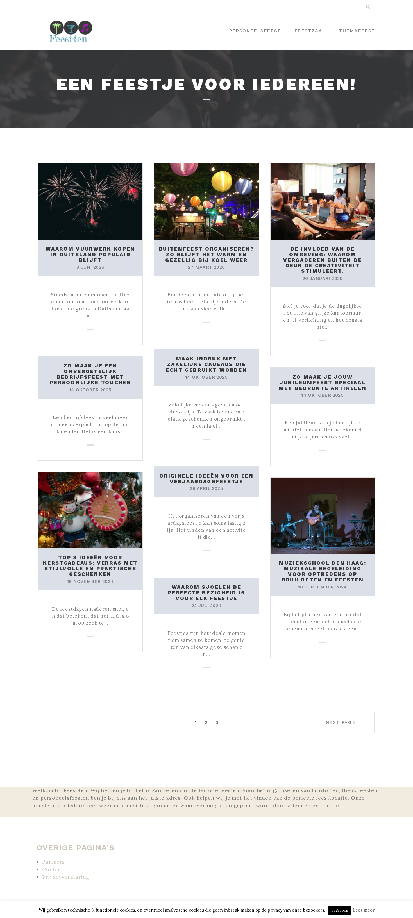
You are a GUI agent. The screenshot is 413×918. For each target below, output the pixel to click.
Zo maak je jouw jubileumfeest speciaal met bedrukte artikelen (322, 382)
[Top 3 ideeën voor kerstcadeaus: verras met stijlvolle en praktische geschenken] (90, 509)
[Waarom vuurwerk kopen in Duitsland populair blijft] (90, 201)
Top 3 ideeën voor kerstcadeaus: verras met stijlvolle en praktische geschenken (90, 566)
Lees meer (364, 910)
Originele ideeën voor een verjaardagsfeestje (206, 478)
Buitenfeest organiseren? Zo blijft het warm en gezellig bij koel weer (207, 254)
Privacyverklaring (65, 877)
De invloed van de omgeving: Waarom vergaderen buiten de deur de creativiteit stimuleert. (322, 260)
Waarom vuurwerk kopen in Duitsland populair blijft (90, 254)
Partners (53, 861)
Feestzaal (309, 30)
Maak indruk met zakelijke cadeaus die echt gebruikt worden (206, 364)
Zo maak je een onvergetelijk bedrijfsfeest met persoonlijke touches (90, 374)
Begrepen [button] (339, 910)
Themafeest (357, 30)
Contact (52, 869)
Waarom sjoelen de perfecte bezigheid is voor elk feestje (206, 592)
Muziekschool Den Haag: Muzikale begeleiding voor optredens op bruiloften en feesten (322, 571)
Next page (340, 722)
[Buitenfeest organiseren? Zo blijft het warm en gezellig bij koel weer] (206, 201)
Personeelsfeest (255, 30)
